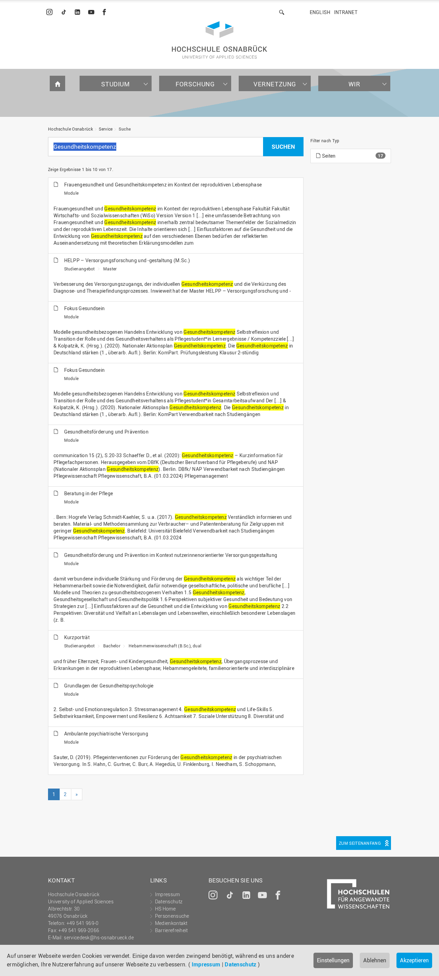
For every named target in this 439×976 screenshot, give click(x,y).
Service (105, 129)
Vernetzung (274, 84)
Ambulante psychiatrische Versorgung (106, 733)
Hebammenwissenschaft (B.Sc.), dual (165, 645)
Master (110, 268)
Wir (354, 84)
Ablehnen (374, 960)
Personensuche (172, 916)
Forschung (195, 84)
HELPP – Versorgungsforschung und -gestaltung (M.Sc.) (127, 260)
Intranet (345, 12)
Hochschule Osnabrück (70, 129)
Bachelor (111, 645)
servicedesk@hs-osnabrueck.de (98, 937)
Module (71, 193)
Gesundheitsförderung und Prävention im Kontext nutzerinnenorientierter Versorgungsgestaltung (170, 555)
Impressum (206, 964)
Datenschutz (240, 964)
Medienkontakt (171, 923)
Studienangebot (79, 268)
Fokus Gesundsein (84, 308)
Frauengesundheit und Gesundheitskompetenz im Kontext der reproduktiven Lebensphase (163, 184)
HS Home (165, 908)
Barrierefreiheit (171, 930)
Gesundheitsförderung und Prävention (106, 431)
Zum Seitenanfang (360, 843)
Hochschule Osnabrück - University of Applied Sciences (219, 40)
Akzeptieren (414, 960)
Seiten (328, 155)
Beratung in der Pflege (88, 493)
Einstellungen (333, 960)
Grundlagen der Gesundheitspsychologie (109, 685)
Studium (115, 84)
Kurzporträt (77, 637)
